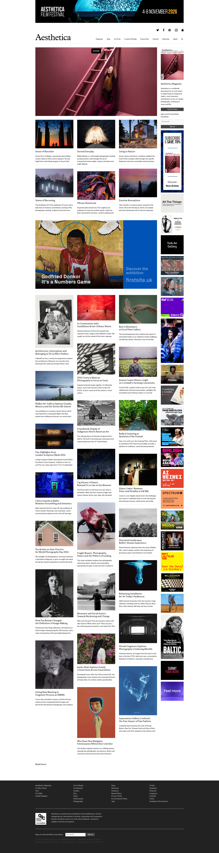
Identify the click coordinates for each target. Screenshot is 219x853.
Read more (40, 764)
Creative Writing (130, 39)
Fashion (76, 791)
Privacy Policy (116, 796)
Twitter (152, 785)
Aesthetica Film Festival (158, 801)
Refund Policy (116, 793)
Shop (108, 39)
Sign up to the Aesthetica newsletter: (49, 834)
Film (75, 793)
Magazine (99, 39)
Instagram (153, 793)
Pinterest (152, 791)
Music (75, 796)
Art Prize (117, 39)
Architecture (78, 788)
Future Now (144, 39)
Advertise (165, 39)
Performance (78, 799)
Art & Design (78, 785)
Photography (78, 801)
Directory (115, 791)
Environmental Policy (119, 799)
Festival (155, 39)
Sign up (172, 126)
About (175, 39)
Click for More (172, 109)
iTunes (151, 799)
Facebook (153, 788)
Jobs (113, 801)
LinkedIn (152, 796)
